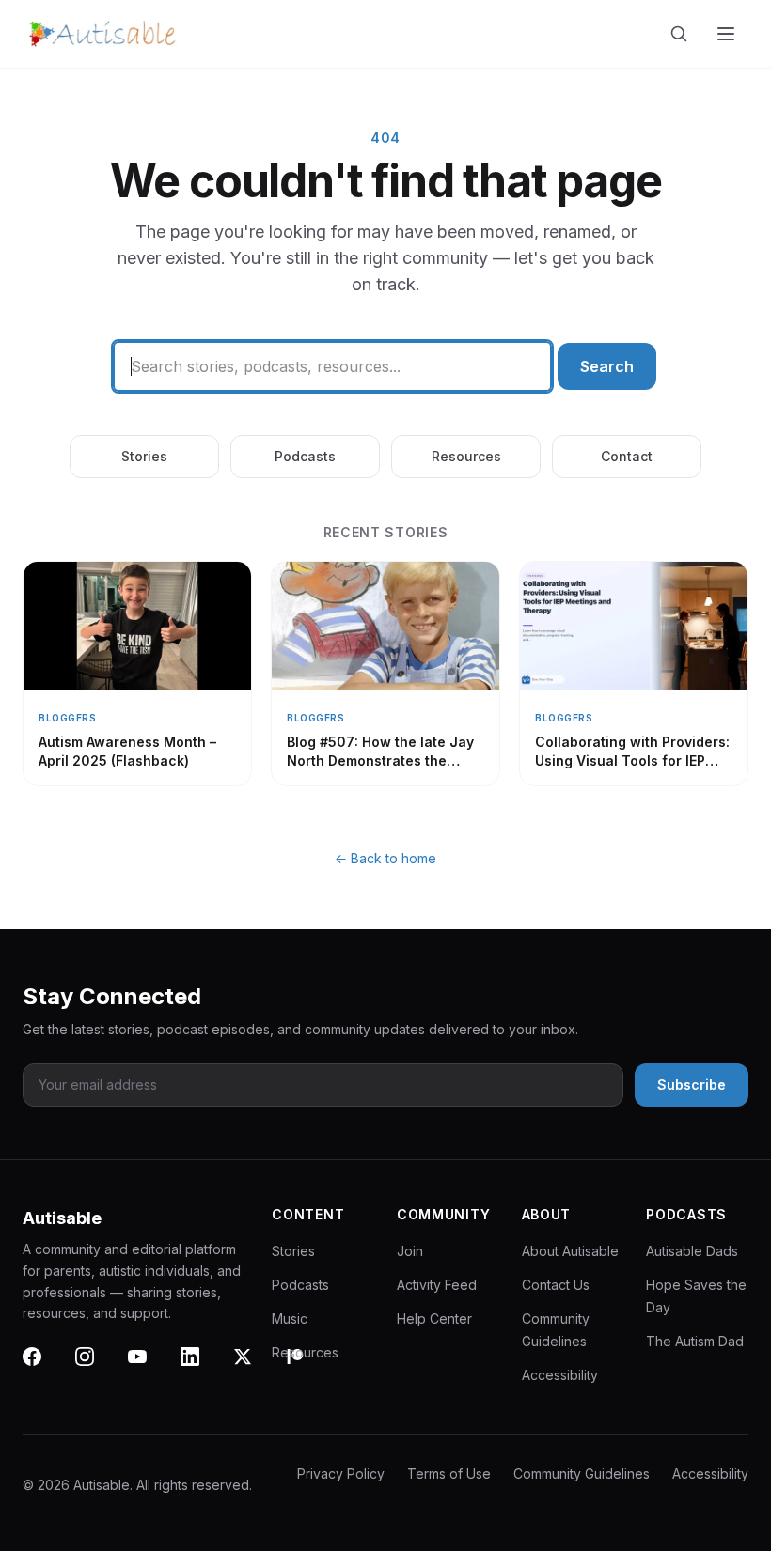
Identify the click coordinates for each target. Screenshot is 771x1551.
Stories (144, 456)
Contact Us (556, 1285)
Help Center (434, 1318)
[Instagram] (96, 1367)
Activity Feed (437, 1285)
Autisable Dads (692, 1251)
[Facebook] (43, 1367)
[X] (254, 1367)
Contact (627, 456)
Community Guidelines (581, 1473)
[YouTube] (148, 1367)
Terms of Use (449, 1473)
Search (607, 366)
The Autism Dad (695, 1341)
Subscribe (691, 1085)
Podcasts (305, 456)
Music (289, 1318)
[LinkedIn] (201, 1367)
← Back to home (385, 858)
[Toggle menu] (727, 33)
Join (410, 1251)
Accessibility (560, 1375)
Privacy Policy (341, 1473)
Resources (466, 456)
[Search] (682, 33)
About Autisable (570, 1251)
